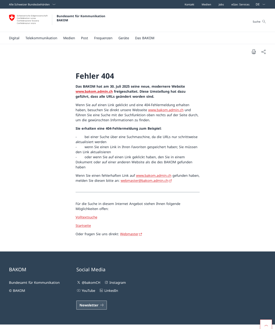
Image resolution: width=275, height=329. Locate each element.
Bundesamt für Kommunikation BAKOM (82, 18)
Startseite (83, 225)
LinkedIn (111, 290)
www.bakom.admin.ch (94, 91)
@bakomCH (91, 282)
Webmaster (129, 234)
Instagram (117, 282)
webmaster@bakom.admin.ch (144, 180)
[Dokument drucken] (254, 51)
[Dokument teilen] (263, 51)
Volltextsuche (86, 217)
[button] (14, 38)
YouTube (88, 290)
